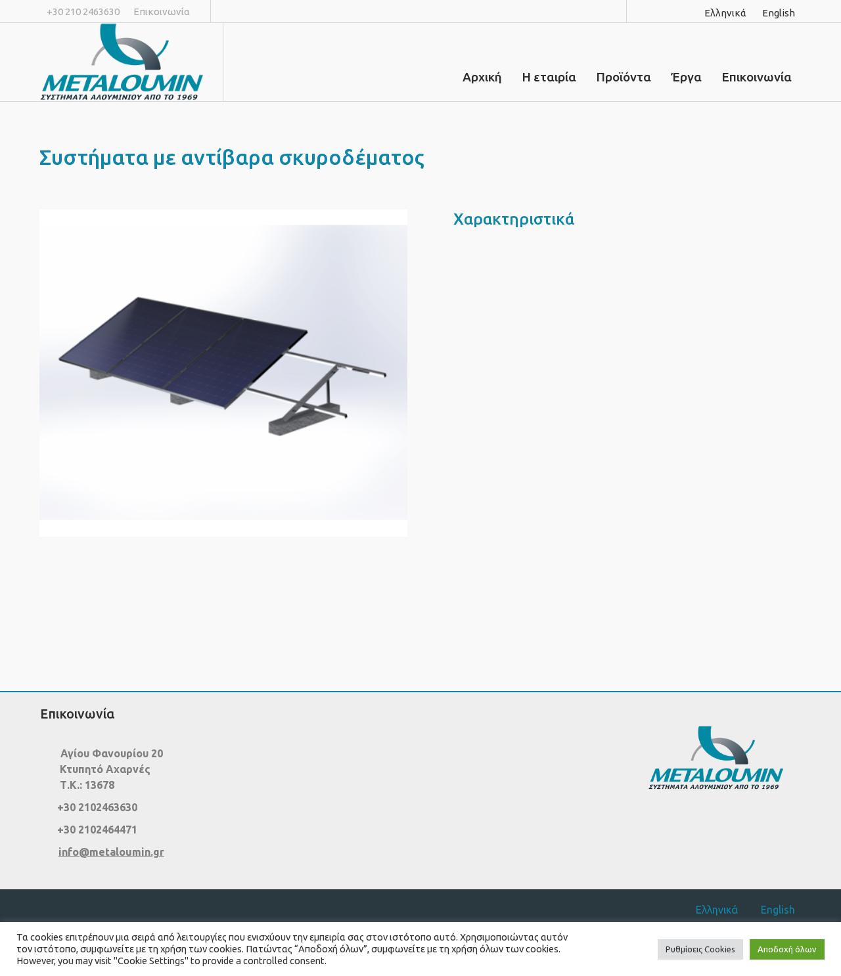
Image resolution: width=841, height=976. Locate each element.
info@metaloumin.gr (111, 852)
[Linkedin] (667, 11)
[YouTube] (686, 11)
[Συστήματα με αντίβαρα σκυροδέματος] (223, 373)
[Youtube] (738, 829)
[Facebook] (648, 11)
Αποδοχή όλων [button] (787, 949)
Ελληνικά (725, 12)
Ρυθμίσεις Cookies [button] (700, 949)
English (778, 12)
